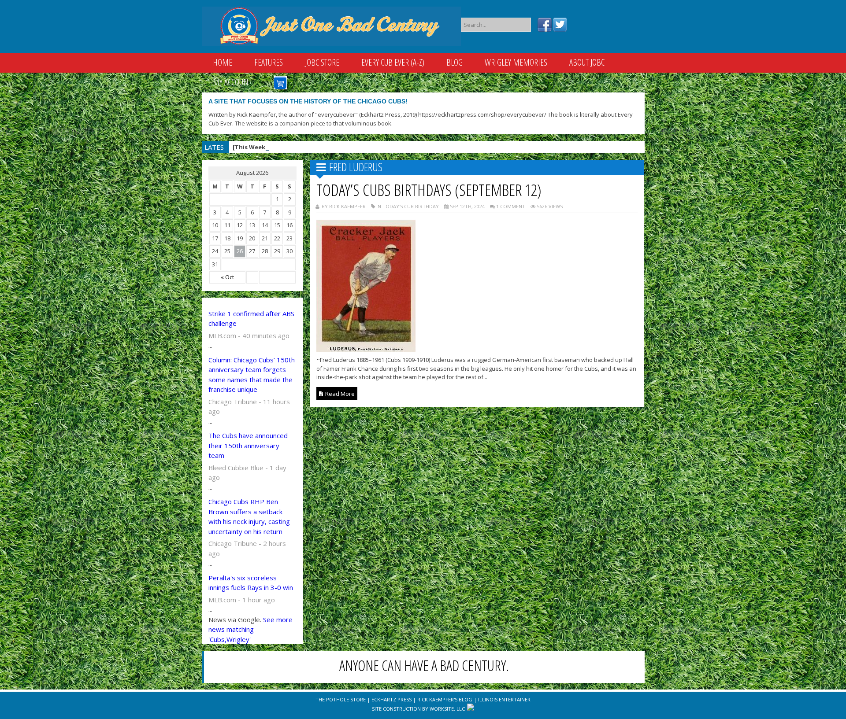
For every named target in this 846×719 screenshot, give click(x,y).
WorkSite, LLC (447, 708)
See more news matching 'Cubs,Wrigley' (250, 629)
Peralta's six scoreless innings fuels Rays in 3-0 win (250, 582)
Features (268, 62)
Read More (339, 394)
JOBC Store (322, 62)
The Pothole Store (340, 699)
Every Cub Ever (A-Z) (392, 62)
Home (222, 62)
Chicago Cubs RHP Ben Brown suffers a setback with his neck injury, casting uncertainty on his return (249, 516)
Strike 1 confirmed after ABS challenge (251, 318)
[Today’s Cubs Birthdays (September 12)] (366, 349)
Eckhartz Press (391, 699)
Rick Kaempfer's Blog (444, 699)
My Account (232, 82)
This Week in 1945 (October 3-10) (304, 147)
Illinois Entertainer (504, 699)
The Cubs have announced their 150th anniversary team (248, 445)
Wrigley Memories (516, 62)
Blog (454, 62)
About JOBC (587, 62)
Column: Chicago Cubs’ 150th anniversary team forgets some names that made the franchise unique (251, 374)
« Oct (227, 277)
